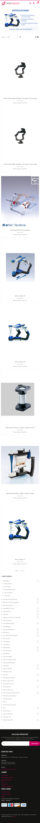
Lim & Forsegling (7, 656)
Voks (4, 708)
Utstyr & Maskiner (8, 714)
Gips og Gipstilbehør (8, 629)
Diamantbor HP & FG (8, 608)
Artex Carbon (8, 583)
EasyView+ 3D (7, 717)
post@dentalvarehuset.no (8, 769)
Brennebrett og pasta (9, 678)
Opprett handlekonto (7, 786)
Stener (5, 702)
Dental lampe (6, 711)
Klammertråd (6, 647)
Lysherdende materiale (9, 705)
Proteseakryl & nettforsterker (11, 693)
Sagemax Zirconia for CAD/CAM (11, 617)
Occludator (7, 596)
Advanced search (6, 794)
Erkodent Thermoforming (10, 599)
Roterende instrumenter (9, 696)
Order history (5, 792)
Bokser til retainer (8, 605)
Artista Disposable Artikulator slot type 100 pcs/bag (20, 98)
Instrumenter (6, 641)
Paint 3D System (7, 620)
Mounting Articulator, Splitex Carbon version (20, 493)
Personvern (4, 775)
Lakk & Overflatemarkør (9, 659)
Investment (6, 644)
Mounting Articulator (10, 589)
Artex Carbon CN (20, 362)
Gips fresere (6, 638)
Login (2, 796)
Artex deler (7, 586)
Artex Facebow (8, 593)
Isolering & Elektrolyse (9, 662)
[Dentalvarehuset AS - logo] (10, 3)
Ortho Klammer (7, 650)
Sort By (3, 37)
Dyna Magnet (6, 626)
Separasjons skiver (8, 684)
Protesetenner (7, 687)
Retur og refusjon (6, 780)
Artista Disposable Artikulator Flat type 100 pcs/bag (20, 164)
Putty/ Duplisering (8, 690)
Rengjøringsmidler (8, 720)
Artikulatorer (6, 581)
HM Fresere (6, 632)
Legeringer (6, 665)
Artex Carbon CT (20, 559)
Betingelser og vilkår (7, 777)
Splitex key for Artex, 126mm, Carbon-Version (20, 427)
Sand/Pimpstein (7, 699)
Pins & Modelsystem (8, 623)
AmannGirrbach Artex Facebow (20, 230)
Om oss (3, 782)
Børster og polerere (8, 681)
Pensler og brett (7, 668)
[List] (38, 37)
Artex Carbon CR (20, 296)
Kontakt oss (4, 784)
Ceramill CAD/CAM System (10, 635)
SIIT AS (14, 816)
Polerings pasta (7, 671)
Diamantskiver (7, 611)
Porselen (5, 675)
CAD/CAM (5, 614)
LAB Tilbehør (6, 653)
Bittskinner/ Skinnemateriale (11, 602)
